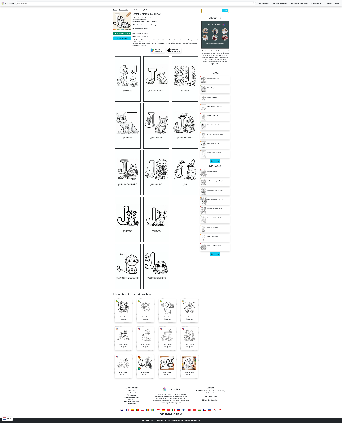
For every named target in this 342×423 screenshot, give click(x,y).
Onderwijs (154, 21)
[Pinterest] (171, 414)
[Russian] (179, 410)
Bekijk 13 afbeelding (123, 33)
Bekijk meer (215, 161)
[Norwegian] (194, 410)
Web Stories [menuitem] (132, 403)
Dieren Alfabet (123, 10)
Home (115, 10)
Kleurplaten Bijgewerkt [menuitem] (299, 3)
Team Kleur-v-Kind (147, 18)
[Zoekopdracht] (254, 3)
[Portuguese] (137, 410)
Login (337, 3)
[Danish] (189, 410)
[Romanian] (148, 410)
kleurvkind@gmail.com (211, 400)
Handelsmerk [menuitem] (131, 393)
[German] (163, 410)
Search (225, 11)
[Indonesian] (158, 410)
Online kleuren (123, 38)
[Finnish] (184, 410)
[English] (122, 410)
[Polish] (142, 410)
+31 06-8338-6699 (211, 396)
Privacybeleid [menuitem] (131, 395)
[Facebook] (161, 414)
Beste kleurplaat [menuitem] (262, 3)
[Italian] (173, 410)
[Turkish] (168, 410)
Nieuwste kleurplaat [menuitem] (280, 3)
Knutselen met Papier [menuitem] (131, 401)
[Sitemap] (181, 414)
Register (329, 3)
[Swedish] (153, 410)
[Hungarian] (199, 410)
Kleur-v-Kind (146, 420)
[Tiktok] (174, 414)
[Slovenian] (210, 410)
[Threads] (179, 414)
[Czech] (204, 410)
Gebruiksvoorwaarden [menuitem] (131, 397)
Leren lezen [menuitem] (131, 399)
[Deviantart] (177, 414)
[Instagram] (166, 414)
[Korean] (215, 410)
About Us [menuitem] (131, 391)
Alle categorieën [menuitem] (316, 3)
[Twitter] (163, 414)
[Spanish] (132, 410)
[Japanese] (220, 410)
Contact (210, 388)
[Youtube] (168, 414)
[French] (127, 410)
